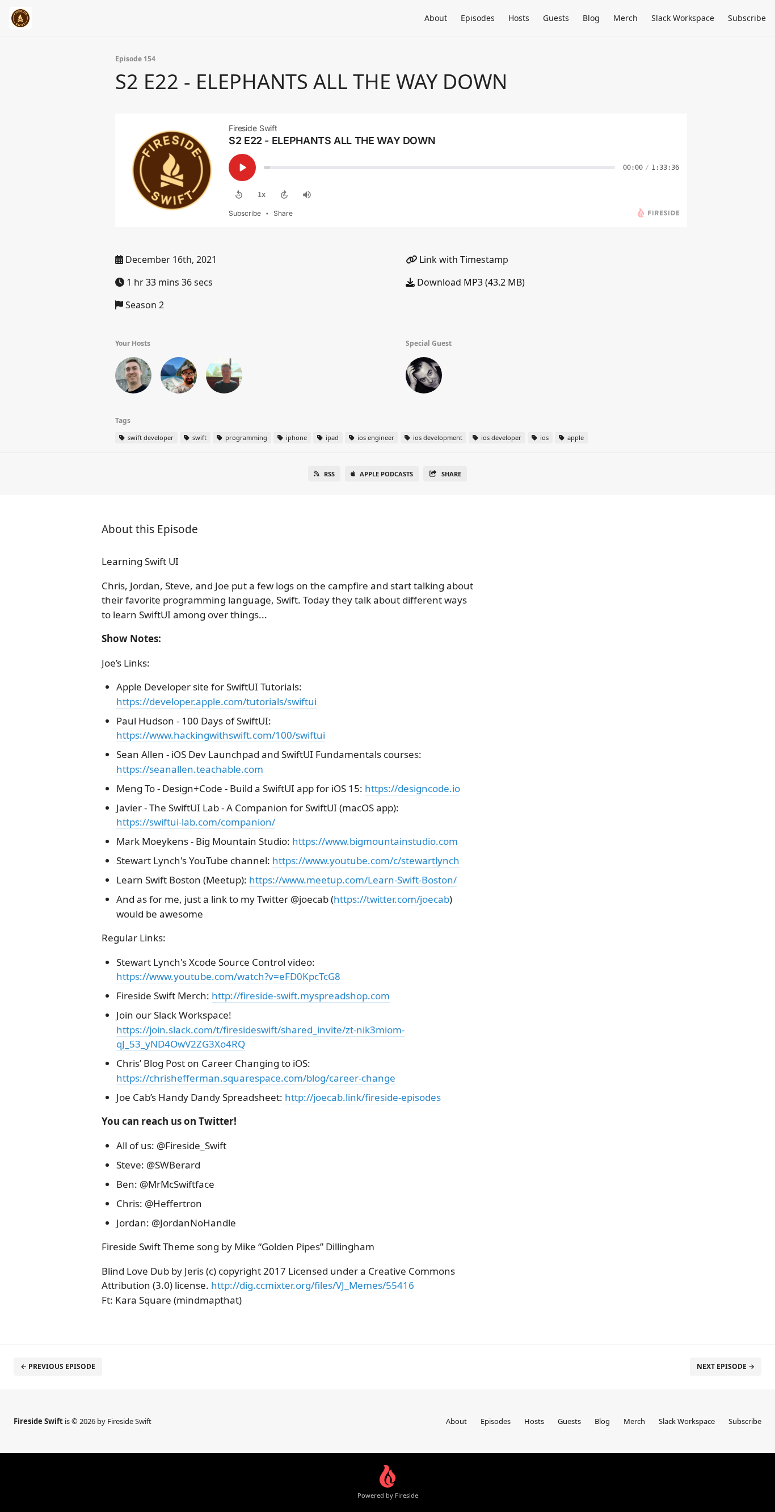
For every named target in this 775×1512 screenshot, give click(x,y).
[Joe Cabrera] (424, 377)
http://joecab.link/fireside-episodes (363, 1097)
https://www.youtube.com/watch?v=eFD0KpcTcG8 (228, 976)
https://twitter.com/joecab (391, 899)
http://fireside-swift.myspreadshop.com (301, 995)
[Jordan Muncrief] (224, 377)
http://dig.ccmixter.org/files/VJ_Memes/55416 (312, 1285)
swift (199, 437)
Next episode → (726, 1366)
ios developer (500, 437)
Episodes (478, 17)
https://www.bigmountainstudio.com (375, 841)
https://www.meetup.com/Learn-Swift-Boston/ (353, 879)
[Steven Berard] (133, 377)
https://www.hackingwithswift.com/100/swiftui (220, 735)
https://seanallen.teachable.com (189, 769)
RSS (329, 474)
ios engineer (375, 437)
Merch (625, 17)
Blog (591, 17)
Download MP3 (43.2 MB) (470, 282)
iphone (295, 437)
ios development (436, 437)
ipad (331, 437)
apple (575, 437)
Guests (556, 17)
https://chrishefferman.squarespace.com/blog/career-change (255, 1077)
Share (451, 474)
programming (245, 437)
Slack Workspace (682, 17)
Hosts (518, 17)
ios (543, 437)
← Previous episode (57, 1366)
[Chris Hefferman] (179, 377)
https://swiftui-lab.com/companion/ (195, 821)
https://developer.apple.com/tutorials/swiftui (216, 701)
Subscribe (747, 17)
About (435, 17)
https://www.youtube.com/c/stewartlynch (366, 860)
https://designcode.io (412, 788)
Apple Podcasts (386, 474)
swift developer (150, 437)
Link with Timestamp (462, 259)
